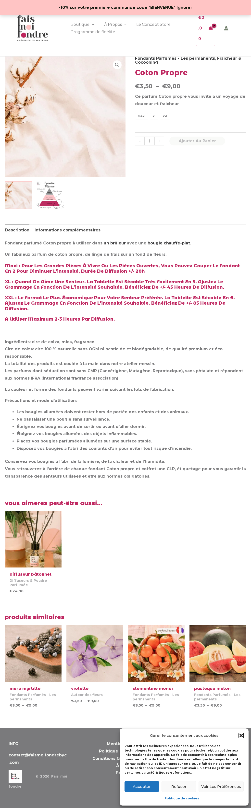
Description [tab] (17, 230)
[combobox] (190, 100)
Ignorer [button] (184, 7)
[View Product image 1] (18, 195)
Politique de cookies (181, 798)
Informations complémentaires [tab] (67, 230)
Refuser (179, 786)
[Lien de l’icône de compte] (226, 28)
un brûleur (115, 243)
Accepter (142, 786)
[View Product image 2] (49, 195)
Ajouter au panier (197, 141)
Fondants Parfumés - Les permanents (175, 58)
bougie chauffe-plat (168, 243)
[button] (241, 735)
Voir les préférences (221, 786)
